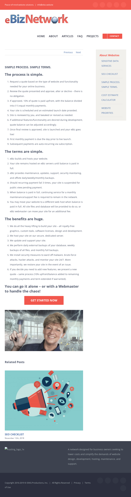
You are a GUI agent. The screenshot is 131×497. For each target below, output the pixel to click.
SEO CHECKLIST (14, 434)
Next (78, 52)
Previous (68, 52)
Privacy (77, 482)
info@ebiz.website (45, 4)
